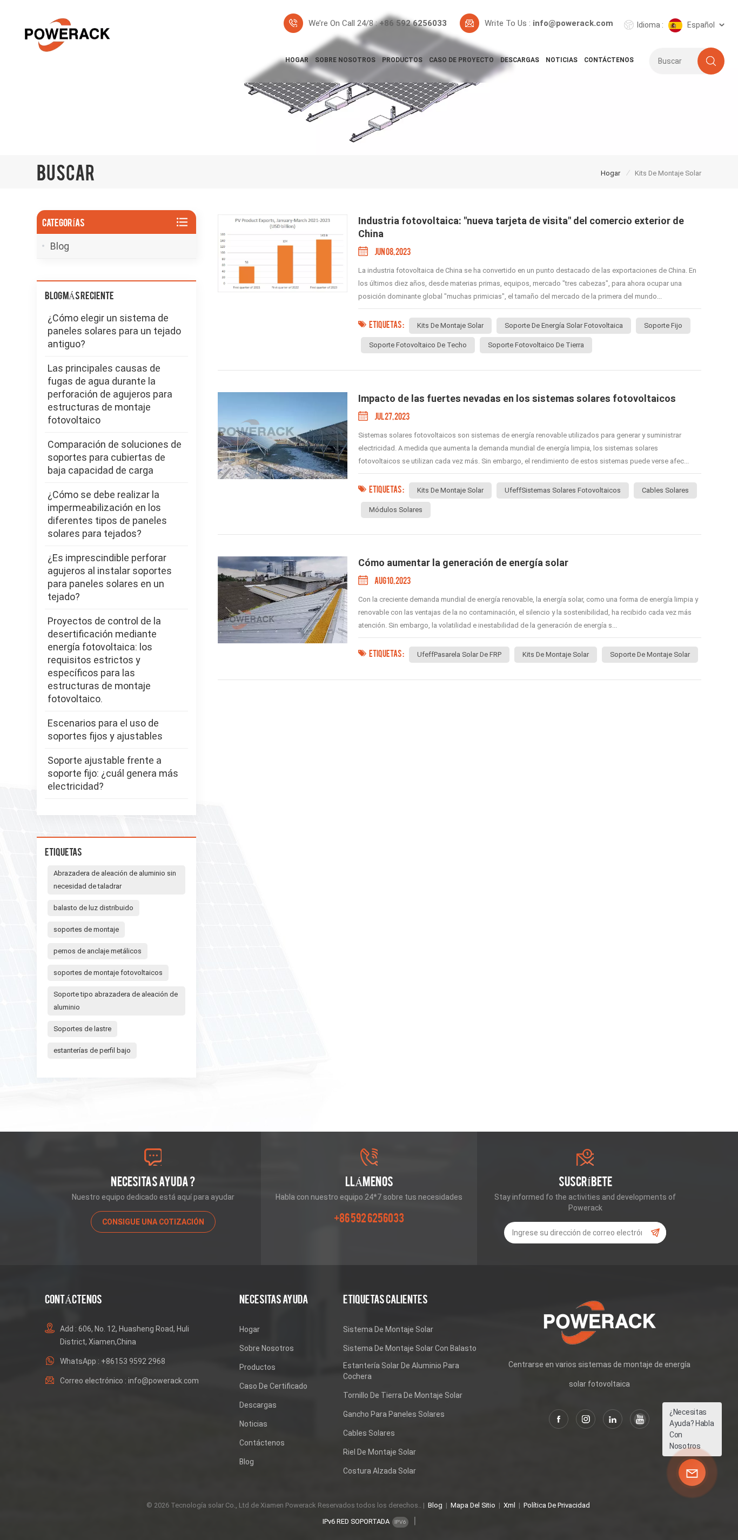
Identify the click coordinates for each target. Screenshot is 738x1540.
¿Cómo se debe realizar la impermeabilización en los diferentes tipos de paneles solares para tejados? (107, 514)
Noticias (562, 60)
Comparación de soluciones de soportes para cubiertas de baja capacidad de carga (115, 457)
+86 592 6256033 (413, 23)
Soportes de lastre (82, 1029)
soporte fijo (663, 325)
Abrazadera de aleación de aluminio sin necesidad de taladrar (114, 879)
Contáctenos (609, 60)
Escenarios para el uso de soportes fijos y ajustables (105, 729)
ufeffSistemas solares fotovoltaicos (563, 490)
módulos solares (395, 510)
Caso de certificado (273, 1386)
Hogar (296, 60)
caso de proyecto (461, 60)
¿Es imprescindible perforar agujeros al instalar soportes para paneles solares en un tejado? (110, 577)
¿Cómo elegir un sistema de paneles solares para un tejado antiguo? (114, 330)
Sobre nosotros (345, 60)
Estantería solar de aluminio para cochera (401, 1371)
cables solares (665, 490)
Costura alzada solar (379, 1471)
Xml (509, 1505)
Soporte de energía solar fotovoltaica (564, 325)
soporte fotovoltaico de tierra (536, 345)
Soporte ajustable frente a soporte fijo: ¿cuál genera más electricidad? (113, 773)
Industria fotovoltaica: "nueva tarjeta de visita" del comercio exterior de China (521, 227)
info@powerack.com (573, 23)
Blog (59, 246)
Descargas (519, 60)
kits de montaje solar (450, 325)
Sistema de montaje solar (388, 1329)
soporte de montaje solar (650, 654)
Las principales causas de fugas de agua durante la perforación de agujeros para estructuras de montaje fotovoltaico (110, 394)
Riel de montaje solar (379, 1452)
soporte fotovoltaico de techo (418, 345)
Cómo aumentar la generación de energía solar (463, 562)
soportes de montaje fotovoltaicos (108, 973)
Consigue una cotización (153, 1222)
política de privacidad (557, 1505)
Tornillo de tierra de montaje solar (402, 1395)
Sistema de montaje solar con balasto (410, 1348)
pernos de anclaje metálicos (97, 951)
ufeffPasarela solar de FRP (459, 654)
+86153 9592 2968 (133, 1361)
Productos (402, 60)
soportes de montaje (86, 929)
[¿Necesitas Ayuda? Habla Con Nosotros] (692, 1472)
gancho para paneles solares (394, 1414)
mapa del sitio (473, 1505)
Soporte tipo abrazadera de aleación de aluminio (115, 1000)
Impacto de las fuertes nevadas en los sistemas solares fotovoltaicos (517, 398)
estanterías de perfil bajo (92, 1050)
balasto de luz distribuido (93, 908)
